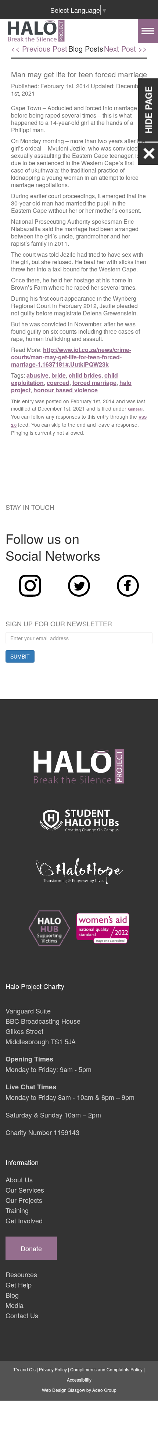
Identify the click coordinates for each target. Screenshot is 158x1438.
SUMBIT (20, 656)
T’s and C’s (24, 1369)
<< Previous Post (39, 48)
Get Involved (24, 1220)
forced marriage (94, 382)
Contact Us (22, 1315)
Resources (21, 1274)
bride (58, 375)
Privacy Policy (53, 1369)
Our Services (25, 1189)
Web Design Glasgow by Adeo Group (79, 1390)
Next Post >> (125, 48)
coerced (58, 382)
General (135, 409)
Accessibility (79, 1379)
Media (15, 1305)
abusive (37, 375)
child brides (85, 375)
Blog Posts (85, 48)
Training (17, 1210)
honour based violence (65, 390)
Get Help (19, 1284)
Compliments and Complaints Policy (106, 1369)
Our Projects (24, 1200)
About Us (19, 1179)
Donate (31, 1248)
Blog (12, 1295)
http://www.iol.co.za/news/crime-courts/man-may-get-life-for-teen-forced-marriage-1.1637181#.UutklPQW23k (71, 356)
